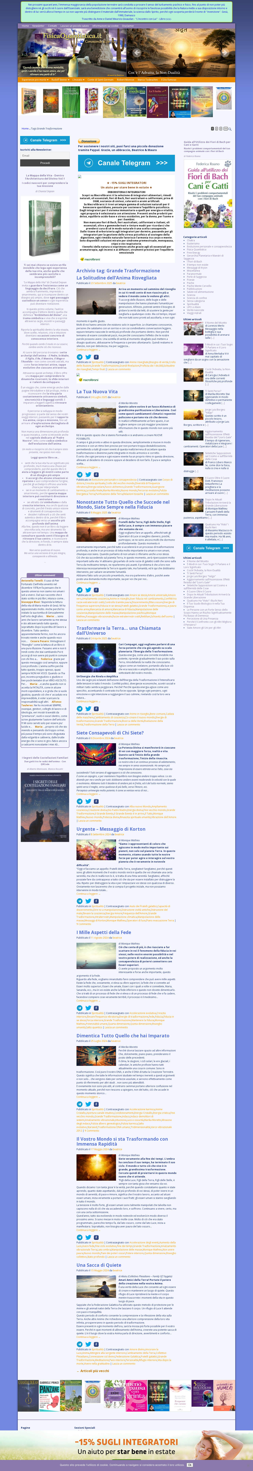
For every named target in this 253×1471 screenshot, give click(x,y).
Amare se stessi (138, 595)
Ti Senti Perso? (195, 573)
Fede (151, 1016)
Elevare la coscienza (94, 913)
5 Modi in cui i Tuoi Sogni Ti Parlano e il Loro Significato (207, 566)
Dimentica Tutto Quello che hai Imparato (122, 1036)
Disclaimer (128, 26)
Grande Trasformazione (105, 365)
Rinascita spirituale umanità (135, 817)
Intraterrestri (102, 917)
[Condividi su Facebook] (95, 358)
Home (25, 26)
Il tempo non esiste (197, 264)
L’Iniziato (77, 79)
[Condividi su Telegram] (79, 358)
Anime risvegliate (139, 362)
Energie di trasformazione (133, 1016)
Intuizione (120, 1120)
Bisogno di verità (158, 362)
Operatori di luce (136, 920)
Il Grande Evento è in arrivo (129, 813)
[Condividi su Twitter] (87, 358)
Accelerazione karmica (142, 1109)
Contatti (52, 26)
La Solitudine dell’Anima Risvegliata (116, 278)
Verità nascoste (195, 310)
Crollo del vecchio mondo (120, 483)
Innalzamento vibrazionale (100, 1120)
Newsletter (38, 26)
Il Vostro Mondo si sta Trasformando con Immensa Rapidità (122, 1141)
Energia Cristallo (143, 1113)
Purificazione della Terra (109, 494)
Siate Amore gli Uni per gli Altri (204, 627)
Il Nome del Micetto (198, 561)
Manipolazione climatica (123, 917)
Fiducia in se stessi (110, 605)
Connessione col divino (102, 1356)
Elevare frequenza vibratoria (103, 1016)
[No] (248, 1465)
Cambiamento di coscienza (109, 717)
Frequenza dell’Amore (135, 913)
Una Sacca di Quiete (98, 1265)
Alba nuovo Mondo (140, 806)
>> (225, 128)
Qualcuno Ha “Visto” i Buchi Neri (205, 600)
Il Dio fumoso (168, 79)
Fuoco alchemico (114, 486)
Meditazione (102, 1360)
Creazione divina (97, 810)
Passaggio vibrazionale (99, 616)
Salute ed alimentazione (200, 292)
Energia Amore (114, 913)
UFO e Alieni (194, 307)
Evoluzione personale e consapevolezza (114, 479)
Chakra (191, 240)
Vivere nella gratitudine (97, 1363)
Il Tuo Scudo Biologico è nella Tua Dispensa (204, 605)
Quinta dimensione (141, 1023)
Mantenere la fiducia (142, 1020)
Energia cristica (161, 1113)
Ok (190, 1464)
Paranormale (194, 274)
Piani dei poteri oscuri (113, 1253)
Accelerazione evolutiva (142, 1013)
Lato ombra (104, 1249)
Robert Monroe (125, 79)
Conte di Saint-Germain (100, 79)
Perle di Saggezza (197, 276)
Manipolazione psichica (132, 613)
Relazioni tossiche (133, 494)
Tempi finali (98, 369)
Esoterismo (193, 243)
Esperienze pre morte (34, 79)
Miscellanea (193, 270)
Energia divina (135, 810)
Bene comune (157, 714)
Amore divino (137, 1349)
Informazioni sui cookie (106, 26)
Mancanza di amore (101, 609)
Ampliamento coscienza (95, 598)
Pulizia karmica (129, 1123)
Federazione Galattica (128, 1356)
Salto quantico (94, 1027)
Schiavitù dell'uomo (162, 616)
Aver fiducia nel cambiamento (146, 598)
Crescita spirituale (95, 483)
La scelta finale (94, 490)
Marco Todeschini (148, 79)
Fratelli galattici (129, 605)
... (45, 368)
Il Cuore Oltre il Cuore (199, 591)
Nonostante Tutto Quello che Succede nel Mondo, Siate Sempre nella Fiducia (123, 504)
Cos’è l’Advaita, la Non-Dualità (203, 570)
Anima (85, 1353)
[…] (212, 337)
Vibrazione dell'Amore (163, 817)
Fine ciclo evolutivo (105, 1246)
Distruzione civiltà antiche (136, 909)
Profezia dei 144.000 (151, 365)
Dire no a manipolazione (107, 909)
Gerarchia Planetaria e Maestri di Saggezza (204, 257)
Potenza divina (111, 817)
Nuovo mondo (129, 490)
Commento (83, 924)
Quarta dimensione (119, 1023)
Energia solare (96, 486)
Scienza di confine (197, 298)
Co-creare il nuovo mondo (140, 717)
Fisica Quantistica (196, 249)
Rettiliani (145, 616)
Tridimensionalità (140, 1127)
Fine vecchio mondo (154, 810)
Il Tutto (149, 813)
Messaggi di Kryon (197, 267)
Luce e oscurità (135, 1120)
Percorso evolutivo (148, 490)
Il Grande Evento (104, 813)
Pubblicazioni (194, 289)
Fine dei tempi (125, 1246)
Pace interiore (117, 1360)
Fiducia (159, 1016)
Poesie (190, 279)
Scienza (191, 295)
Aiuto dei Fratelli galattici (143, 906)
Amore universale (157, 595)
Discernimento (140, 602)
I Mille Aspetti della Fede (103, 932)
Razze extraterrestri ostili (126, 616)
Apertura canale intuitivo (100, 1113)
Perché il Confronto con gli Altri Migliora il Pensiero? (207, 623)
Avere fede (88, 1246)
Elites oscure (156, 602)
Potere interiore (135, 1253)
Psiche (190, 283)
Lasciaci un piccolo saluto (74, 26)
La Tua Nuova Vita (97, 392)
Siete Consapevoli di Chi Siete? (110, 733)
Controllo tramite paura (118, 602)
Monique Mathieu (116, 920)
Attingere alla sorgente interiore (108, 1353)
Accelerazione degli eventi (144, 1242)
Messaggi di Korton (95, 920)
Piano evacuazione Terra (160, 920)
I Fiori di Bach (194, 261)
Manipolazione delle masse (103, 613)
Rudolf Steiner (59, 79)
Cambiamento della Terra (140, 1353)
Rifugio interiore (148, 1360)
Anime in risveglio (119, 598)
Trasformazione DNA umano (114, 1127)
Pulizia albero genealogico (106, 1123)
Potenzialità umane (96, 1023)
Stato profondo (96, 1256)
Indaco (126, 1116)
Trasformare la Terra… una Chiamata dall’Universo (118, 630)
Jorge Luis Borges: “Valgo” (201, 576)
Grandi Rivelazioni (129, 365)
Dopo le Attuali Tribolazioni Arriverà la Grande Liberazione (207, 596)
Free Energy (193, 252)
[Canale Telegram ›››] (126, 170)
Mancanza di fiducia (124, 609)
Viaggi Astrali (194, 313)
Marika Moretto (111, 490)
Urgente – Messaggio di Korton (110, 829)
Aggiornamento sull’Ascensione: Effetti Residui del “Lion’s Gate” (207, 581)
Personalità (132, 1360)
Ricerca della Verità (132, 721)
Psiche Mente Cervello (199, 286)
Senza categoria (196, 301)
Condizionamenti (124, 1113)
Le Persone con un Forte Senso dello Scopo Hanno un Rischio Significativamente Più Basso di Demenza (207, 613)
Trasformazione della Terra (99, 724)
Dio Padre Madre (117, 810)
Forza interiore (95, 1020)
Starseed (92, 1127)
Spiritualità (98, 362)
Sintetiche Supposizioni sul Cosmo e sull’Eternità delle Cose (205, 587)
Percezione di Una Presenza (202, 618)
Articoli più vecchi (92, 1371)
